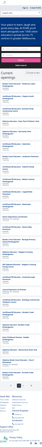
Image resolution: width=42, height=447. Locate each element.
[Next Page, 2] (31, 385)
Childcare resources (19, 400)
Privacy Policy (15, 437)
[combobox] (21, 49)
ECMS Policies (17, 405)
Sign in (25, 8)
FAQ (13, 408)
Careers (2, 408)
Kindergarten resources (20, 402)
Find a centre (4, 400)
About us (3, 411)
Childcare (3, 405)
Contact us (18, 414)
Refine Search (21, 65)
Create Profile (35, 8)
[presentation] (11, 385)
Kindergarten (4, 402)
